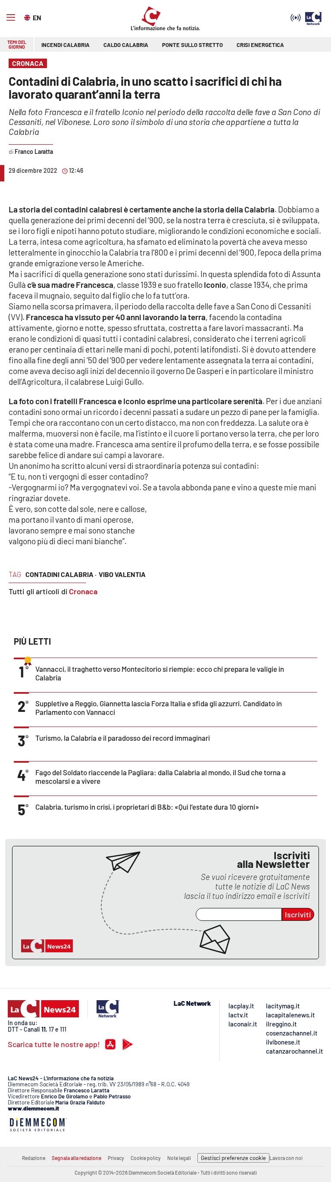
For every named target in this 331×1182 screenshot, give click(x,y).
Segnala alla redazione (76, 1158)
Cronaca (83, 591)
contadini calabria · (61, 574)
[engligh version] (28, 17)
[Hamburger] (10, 17)
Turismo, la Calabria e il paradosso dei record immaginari (122, 737)
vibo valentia (122, 574)
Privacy (116, 1158)
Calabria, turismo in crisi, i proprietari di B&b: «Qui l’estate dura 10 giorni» (147, 806)
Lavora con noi (286, 1158)
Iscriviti (298, 914)
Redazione (33, 1158)
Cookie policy (146, 1158)
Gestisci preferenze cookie (233, 1157)
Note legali (179, 1158)
